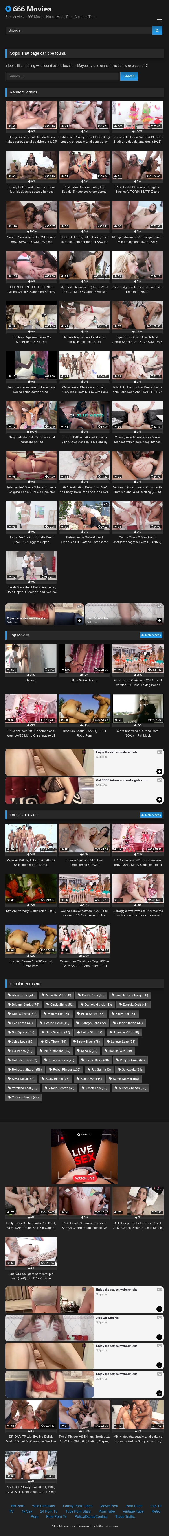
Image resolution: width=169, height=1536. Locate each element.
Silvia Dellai (23, 1078)
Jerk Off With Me (97, 618)
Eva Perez (22, 1023)
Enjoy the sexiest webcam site (26, 618)
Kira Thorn (55, 1041)
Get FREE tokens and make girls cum (121, 780)
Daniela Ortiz (135, 1004)
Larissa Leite (123, 1041)
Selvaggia (132, 1069)
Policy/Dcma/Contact (91, 1516)
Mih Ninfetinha (57, 1051)
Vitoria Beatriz (62, 1088)
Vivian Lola (96, 1088)
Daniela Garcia (98, 1004)
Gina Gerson (58, 1032)
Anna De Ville (58, 995)
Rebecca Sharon (27, 1069)
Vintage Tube (133, 1511)
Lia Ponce (22, 1051)
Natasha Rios (24, 1060)
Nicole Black (97, 1060)
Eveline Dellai (56, 1023)
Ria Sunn (101, 1069)
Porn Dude (134, 1506)
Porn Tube (107, 1511)
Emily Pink (125, 1013)
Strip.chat (12, 622)
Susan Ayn (91, 1078)
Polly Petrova (132, 1060)
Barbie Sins (93, 995)
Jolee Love (23, 1041)
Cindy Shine (62, 1004)
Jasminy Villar (126, 1032)
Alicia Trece (23, 995)
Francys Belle (93, 1023)
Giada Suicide (130, 1023)
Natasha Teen (61, 1060)
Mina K (89, 1051)
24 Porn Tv (48, 1511)
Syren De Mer (126, 1078)
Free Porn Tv (56, 1516)
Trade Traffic (125, 1516)
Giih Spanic (23, 1032)
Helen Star (91, 1032)
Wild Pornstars (43, 1506)
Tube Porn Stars (78, 1511)
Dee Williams (24, 1013)
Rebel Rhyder (67, 1069)
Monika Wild (120, 1051)
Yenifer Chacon (132, 1088)
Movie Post (109, 1506)
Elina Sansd (92, 1013)
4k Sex (27, 1511)
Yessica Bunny (25, 1097)
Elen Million (59, 1013)
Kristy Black (88, 1041)
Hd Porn (17, 1506)
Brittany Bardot (25, 1004)
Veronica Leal (24, 1088)
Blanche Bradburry (132, 995)
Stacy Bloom (58, 1078)
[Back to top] (155, 1523)
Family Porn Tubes (77, 1506)
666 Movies (31, 8)
